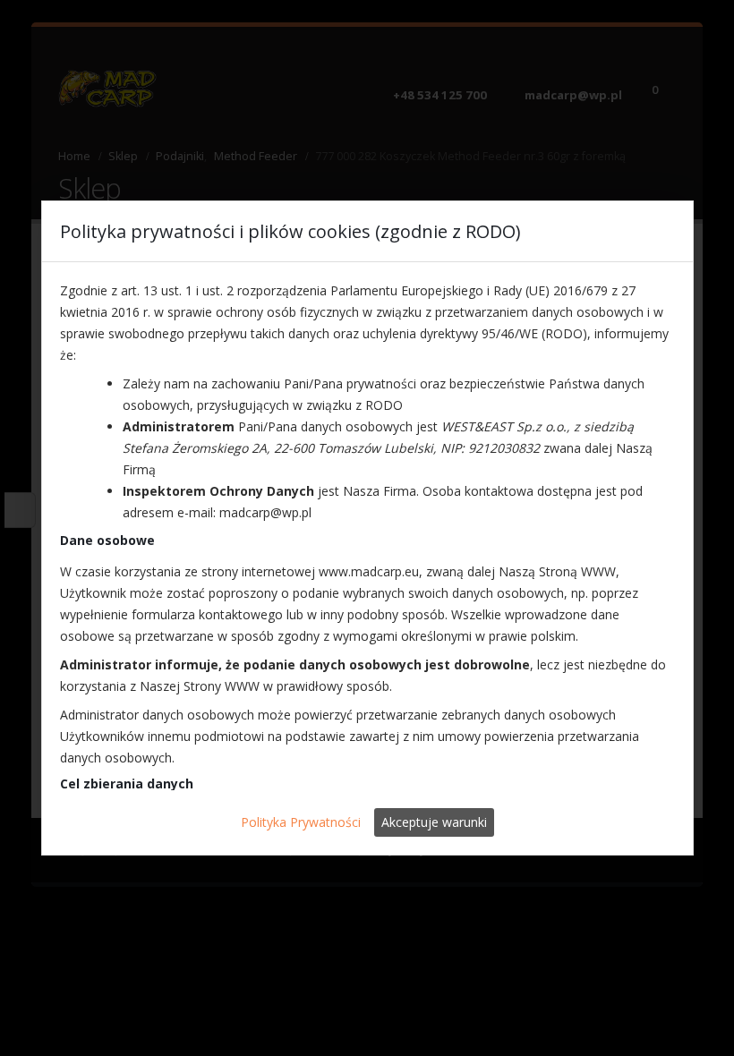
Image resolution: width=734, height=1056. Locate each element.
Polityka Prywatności (301, 821)
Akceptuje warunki (434, 821)
